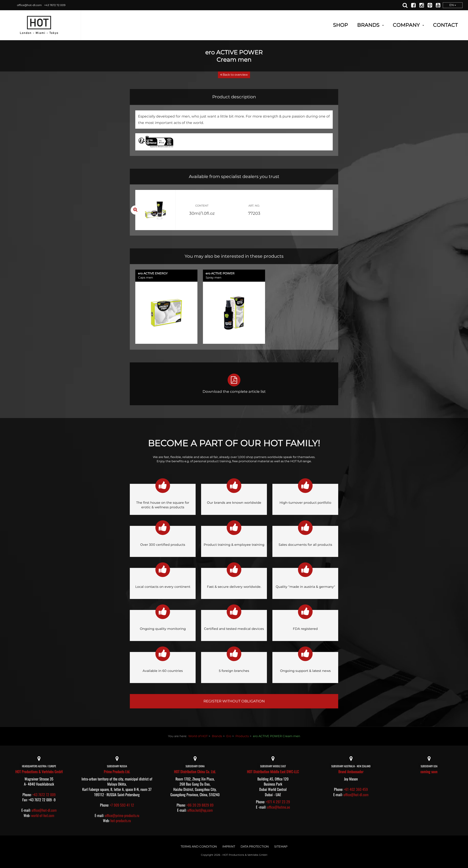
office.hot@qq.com (200, 810)
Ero (228, 736)
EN (451, 5)
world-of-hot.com (42, 815)
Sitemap (280, 846)
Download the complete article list (234, 391)
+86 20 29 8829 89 (200, 805)
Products (242, 736)
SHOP (340, 25)
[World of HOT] (39, 25)
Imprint (228, 846)
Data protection (255, 846)
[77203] (155, 210)
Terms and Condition (199, 846)
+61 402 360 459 (356, 789)
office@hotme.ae (278, 807)
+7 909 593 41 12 (122, 805)
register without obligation (234, 701)
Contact (445, 25)
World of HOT (198, 736)
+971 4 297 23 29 (278, 801)
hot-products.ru (120, 820)
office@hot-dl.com (29, 5)
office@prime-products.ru (122, 815)
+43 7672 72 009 (54, 5)
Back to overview (235, 74)
